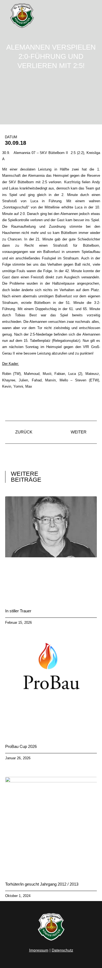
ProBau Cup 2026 (21, 746)
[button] (92, 16)
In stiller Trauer (18, 611)
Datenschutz (62, 950)
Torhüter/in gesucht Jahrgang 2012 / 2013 (41, 884)
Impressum (38, 950)
